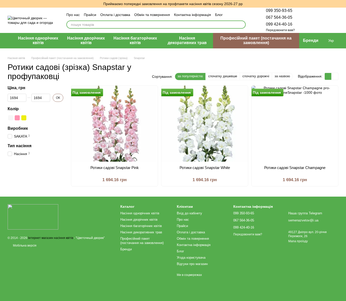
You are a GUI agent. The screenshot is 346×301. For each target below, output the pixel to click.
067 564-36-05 (279, 17)
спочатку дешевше (222, 76)
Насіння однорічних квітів (38, 40)
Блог (219, 15)
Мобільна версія (24, 245)
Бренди (310, 40)
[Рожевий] (17, 118)
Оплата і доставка (115, 15)
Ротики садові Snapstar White (205, 167)
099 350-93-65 (279, 10)
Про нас (73, 15)
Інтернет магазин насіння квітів (50, 238)
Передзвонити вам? (280, 30)
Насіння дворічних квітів (86, 40)
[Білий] (11, 118)
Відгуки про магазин (192, 264)
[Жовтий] (24, 118)
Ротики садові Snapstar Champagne (294, 167)
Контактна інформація (192, 15)
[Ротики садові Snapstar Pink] (114, 124)
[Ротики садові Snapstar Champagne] (295, 124)
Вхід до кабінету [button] (189, 213)
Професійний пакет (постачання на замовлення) (256, 40)
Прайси (90, 15)
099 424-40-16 (279, 24)
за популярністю (190, 76)
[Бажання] (308, 20)
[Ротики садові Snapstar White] (204, 124)
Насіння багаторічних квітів (135, 40)
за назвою (282, 76)
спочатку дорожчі (255, 76)
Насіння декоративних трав (187, 40)
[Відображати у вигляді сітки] (328, 76)
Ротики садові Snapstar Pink (114, 167)
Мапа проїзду (298, 241)
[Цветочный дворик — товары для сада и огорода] (33, 216)
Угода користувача (191, 257)
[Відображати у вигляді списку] (335, 76)
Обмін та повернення (152, 15)
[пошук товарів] (242, 25)
